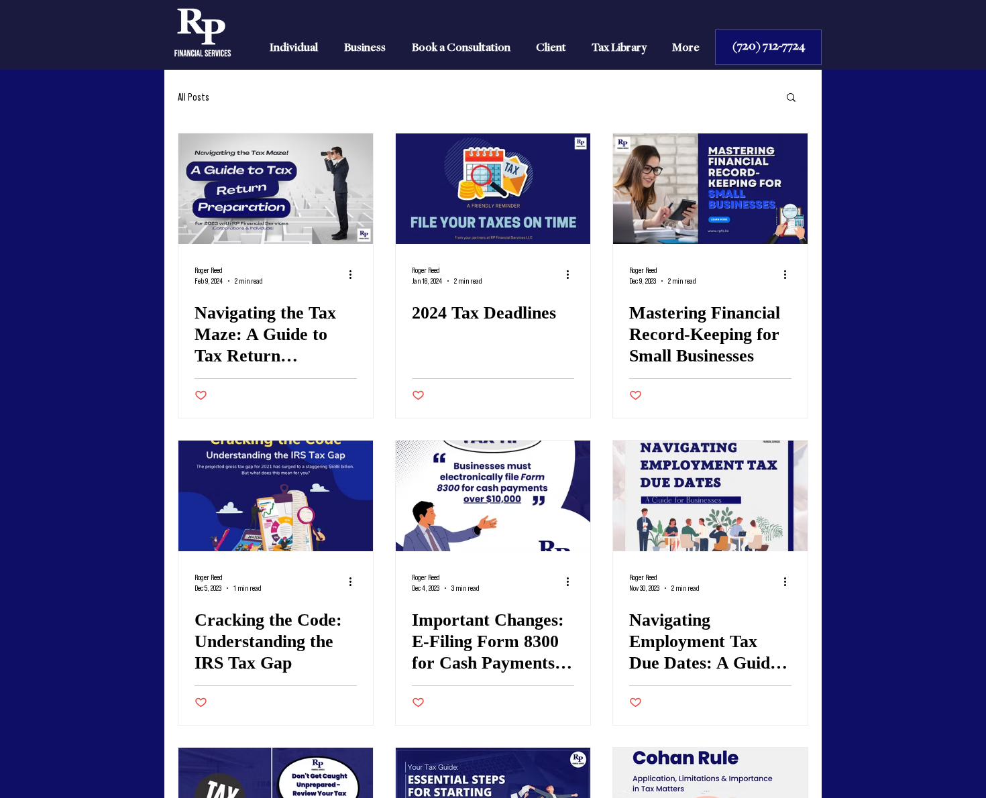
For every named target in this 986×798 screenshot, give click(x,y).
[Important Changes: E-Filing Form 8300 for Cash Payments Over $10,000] (493, 496)
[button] (791, 98)
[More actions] (355, 274)
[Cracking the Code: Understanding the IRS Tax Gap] (275, 496)
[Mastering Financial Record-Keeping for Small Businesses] (710, 188)
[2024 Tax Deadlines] (493, 188)
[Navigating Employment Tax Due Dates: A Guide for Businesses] (710, 496)
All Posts (193, 97)
